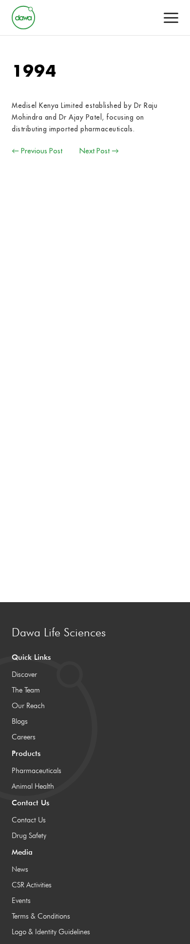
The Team (26, 690)
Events (21, 900)
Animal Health (33, 786)
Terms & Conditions (41, 916)
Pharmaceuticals (36, 770)
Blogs (20, 721)
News (20, 869)
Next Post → (99, 150)
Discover (24, 674)
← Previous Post (37, 150)
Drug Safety (29, 835)
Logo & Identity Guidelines (51, 931)
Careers (24, 737)
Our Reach (28, 705)
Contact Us (29, 820)
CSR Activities (32, 885)
